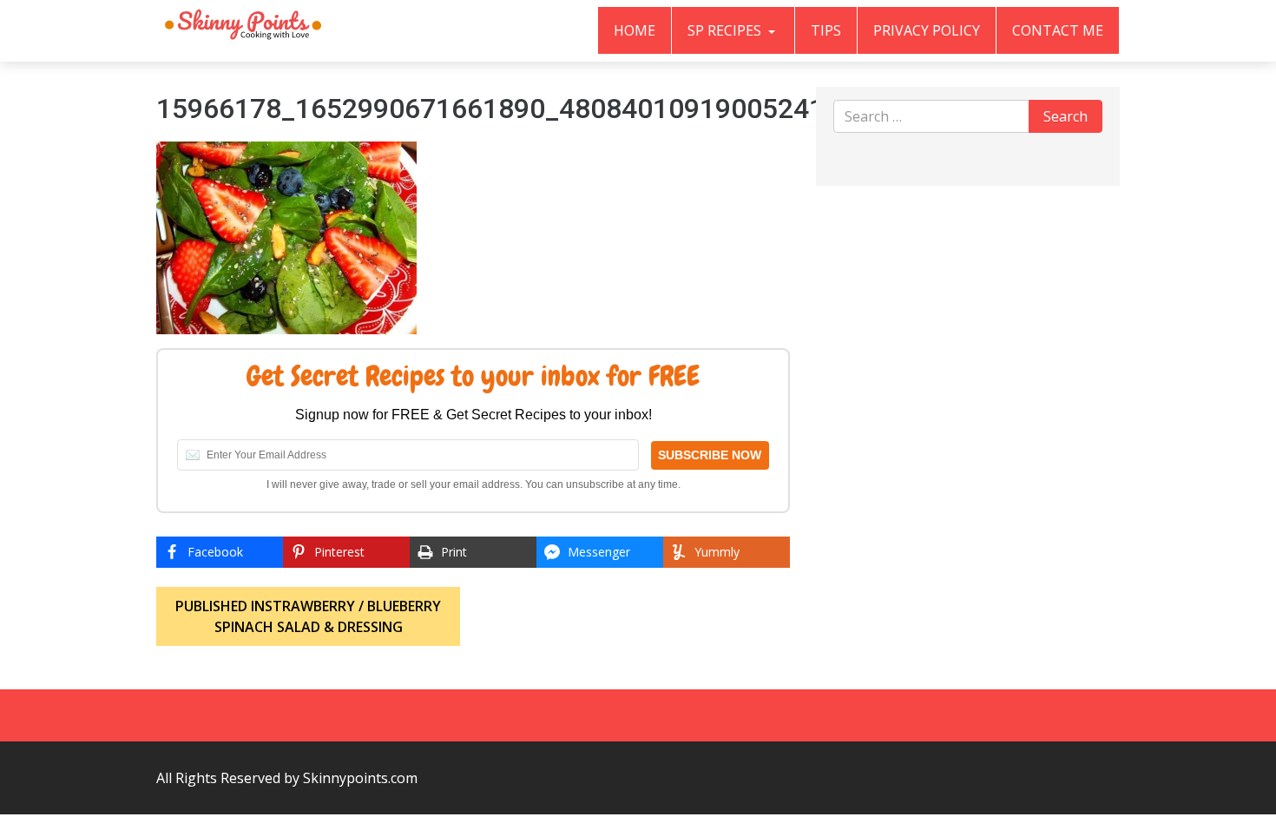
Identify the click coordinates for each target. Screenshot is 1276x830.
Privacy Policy (926, 30)
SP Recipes (726, 30)
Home (634, 30)
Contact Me (1057, 30)
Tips (826, 30)
